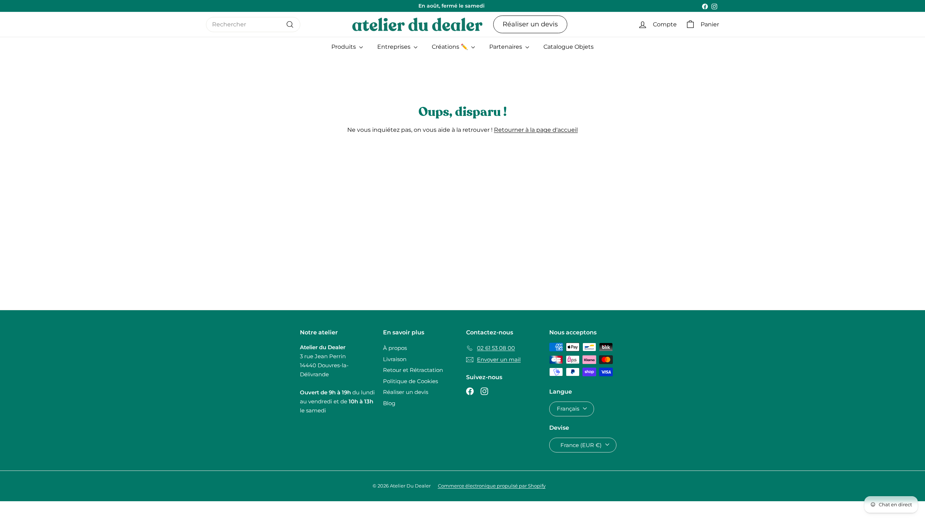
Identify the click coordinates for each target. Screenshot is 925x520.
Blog (389, 403)
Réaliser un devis (530, 24)
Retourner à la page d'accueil (536, 129)
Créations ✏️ (450, 46)
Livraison (394, 359)
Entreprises (394, 46)
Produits (344, 46)
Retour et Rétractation (413, 370)
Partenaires (506, 46)
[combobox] (253, 24)
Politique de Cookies (410, 381)
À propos (395, 347)
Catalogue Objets (568, 46)
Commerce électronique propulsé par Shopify (492, 486)
